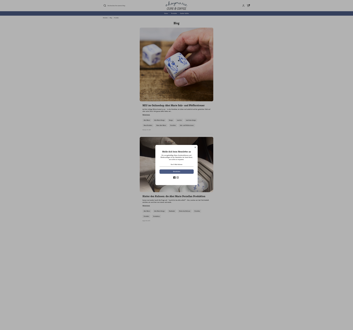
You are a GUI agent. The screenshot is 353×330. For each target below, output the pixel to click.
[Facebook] (174, 177)
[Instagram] (177, 177)
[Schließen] (195, 147)
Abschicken (176, 171)
